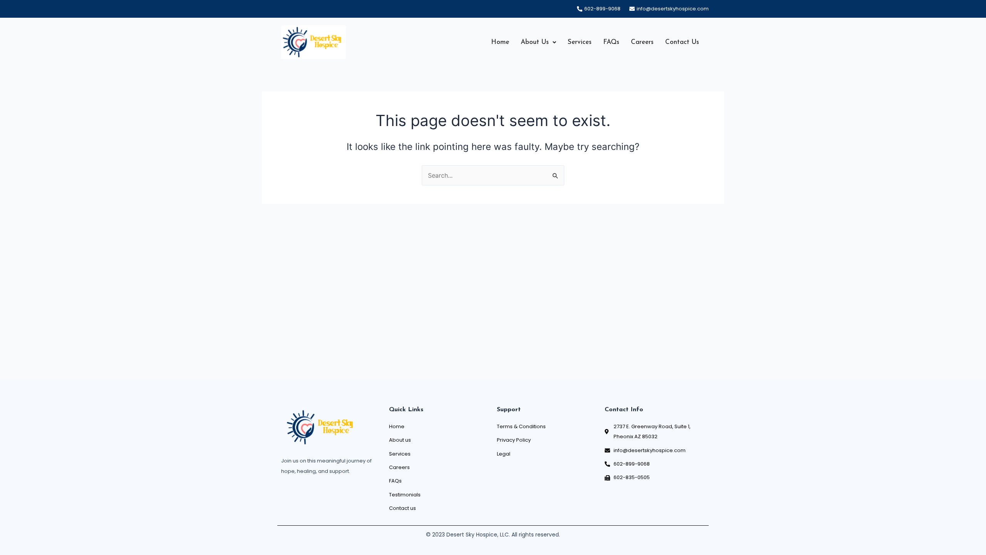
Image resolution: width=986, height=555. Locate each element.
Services (580, 42)
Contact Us (682, 42)
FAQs (611, 42)
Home (500, 42)
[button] (538, 42)
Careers (642, 42)
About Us (535, 42)
